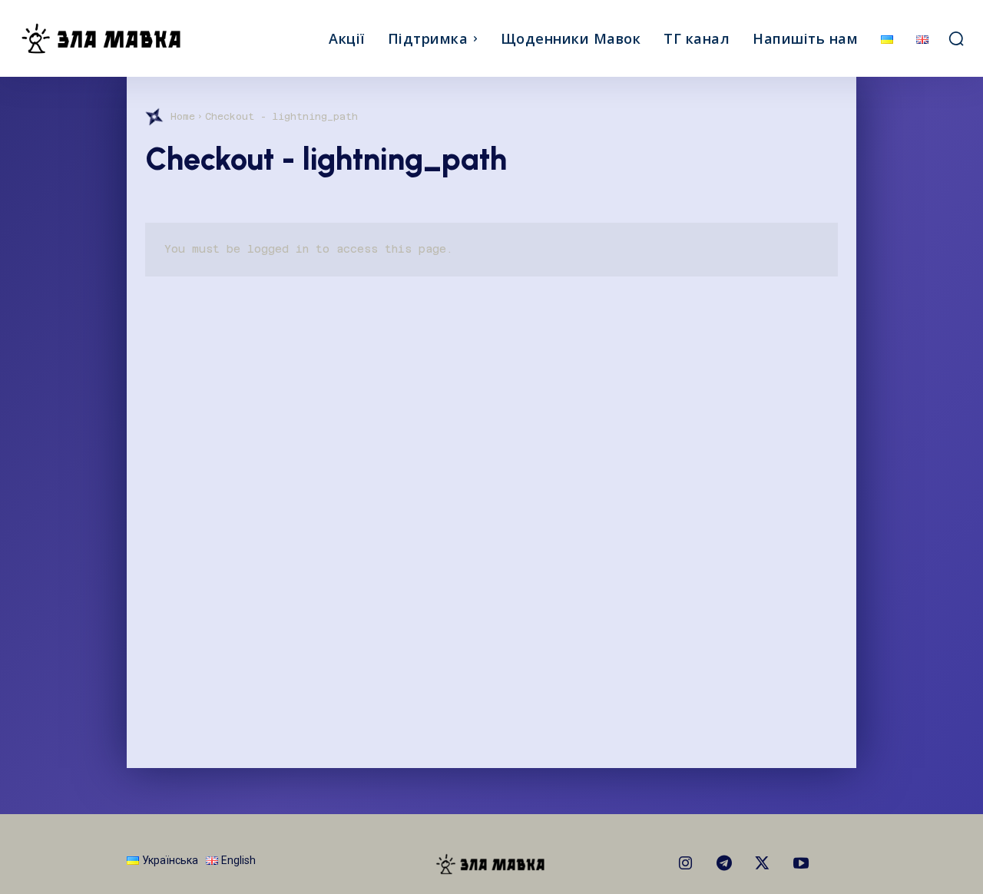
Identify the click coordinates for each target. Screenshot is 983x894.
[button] (956, 38)
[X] (762, 864)
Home (182, 116)
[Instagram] (685, 864)
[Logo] (136, 38)
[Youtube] (801, 864)
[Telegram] (724, 864)
